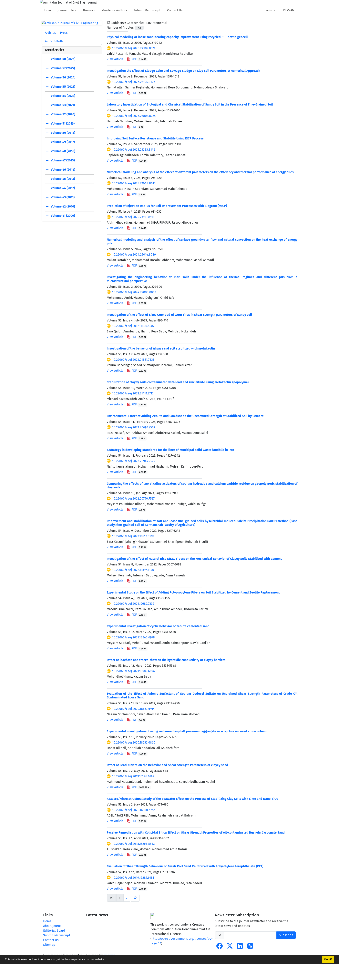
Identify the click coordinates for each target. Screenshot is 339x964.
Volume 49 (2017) (63, 142)
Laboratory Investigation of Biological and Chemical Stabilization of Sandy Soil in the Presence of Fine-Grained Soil (190, 104)
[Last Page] (135, 898)
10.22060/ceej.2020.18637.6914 (133, 709)
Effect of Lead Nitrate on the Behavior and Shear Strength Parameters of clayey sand (167, 765)
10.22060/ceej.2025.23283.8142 (133, 149)
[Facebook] (219, 947)
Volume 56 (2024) (63, 77)
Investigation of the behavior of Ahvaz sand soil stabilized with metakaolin (161, 348)
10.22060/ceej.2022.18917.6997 (133, 536)
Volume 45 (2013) (63, 179)
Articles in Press (56, 33)
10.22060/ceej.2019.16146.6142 (133, 776)
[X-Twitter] (229, 947)
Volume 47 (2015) (63, 160)
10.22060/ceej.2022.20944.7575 (133, 461)
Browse (88, 10)
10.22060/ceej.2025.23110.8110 (133, 217)
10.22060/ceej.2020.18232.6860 (133, 742)
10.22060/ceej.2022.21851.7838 (133, 359)
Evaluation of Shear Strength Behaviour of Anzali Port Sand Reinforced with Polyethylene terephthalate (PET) (185, 866)
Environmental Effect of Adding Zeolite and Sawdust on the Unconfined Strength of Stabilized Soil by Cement (185, 416)
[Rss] (250, 947)
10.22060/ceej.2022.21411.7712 (133, 393)
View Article (115, 59)
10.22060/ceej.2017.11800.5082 (133, 326)
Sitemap (49, 945)
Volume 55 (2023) (63, 87)
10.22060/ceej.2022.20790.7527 (133, 498)
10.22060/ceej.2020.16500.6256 (133, 810)
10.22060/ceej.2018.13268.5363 (133, 844)
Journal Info (65, 10)
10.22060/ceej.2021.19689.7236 (133, 603)
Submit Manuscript (146, 10)
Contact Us (174, 10)
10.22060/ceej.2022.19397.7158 (133, 570)
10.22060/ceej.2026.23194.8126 (133, 82)
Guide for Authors (114, 10)
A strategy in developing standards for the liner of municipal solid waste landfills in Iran (170, 450)
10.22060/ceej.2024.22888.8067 (134, 292)
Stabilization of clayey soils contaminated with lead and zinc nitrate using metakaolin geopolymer (178, 382)
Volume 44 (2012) (63, 188)
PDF (138, 59)
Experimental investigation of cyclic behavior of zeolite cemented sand (158, 626)
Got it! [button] (328, 959)
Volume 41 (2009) (63, 216)
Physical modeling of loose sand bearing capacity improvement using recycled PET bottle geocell (177, 37)
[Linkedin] (240, 947)
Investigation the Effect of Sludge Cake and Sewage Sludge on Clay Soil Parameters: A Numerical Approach (183, 71)
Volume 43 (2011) (63, 197)
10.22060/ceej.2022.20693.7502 (133, 427)
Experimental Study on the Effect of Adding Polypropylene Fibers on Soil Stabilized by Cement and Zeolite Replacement (193, 592)
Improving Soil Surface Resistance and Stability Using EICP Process (155, 138)
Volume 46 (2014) (63, 170)
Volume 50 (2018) (63, 133)
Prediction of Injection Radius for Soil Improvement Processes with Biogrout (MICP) (167, 206)
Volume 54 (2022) (63, 96)
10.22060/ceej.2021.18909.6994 (133, 671)
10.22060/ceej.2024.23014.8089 (134, 254)
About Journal (53, 926)
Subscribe (286, 935)
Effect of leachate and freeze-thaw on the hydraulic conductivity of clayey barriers (166, 660)
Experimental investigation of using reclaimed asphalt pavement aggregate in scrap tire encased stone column (187, 731)
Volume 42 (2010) (63, 206)
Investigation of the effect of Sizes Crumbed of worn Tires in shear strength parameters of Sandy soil (179, 315)
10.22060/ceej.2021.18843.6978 (133, 637)
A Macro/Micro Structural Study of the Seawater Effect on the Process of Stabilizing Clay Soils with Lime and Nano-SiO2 (192, 799)
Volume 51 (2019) (63, 124)
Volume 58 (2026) (63, 59)
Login (268, 10)
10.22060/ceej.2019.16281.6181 (133, 877)
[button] (106, 959)
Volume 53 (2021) (63, 105)
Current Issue (54, 41)
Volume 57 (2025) (63, 68)
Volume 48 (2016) (63, 151)
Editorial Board (54, 930)
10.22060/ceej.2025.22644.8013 (134, 183)
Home (47, 10)
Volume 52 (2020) (63, 114)
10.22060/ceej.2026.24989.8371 (133, 48)
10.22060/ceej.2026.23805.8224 (134, 116)
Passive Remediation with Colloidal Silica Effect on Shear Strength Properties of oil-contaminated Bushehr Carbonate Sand (196, 832)
